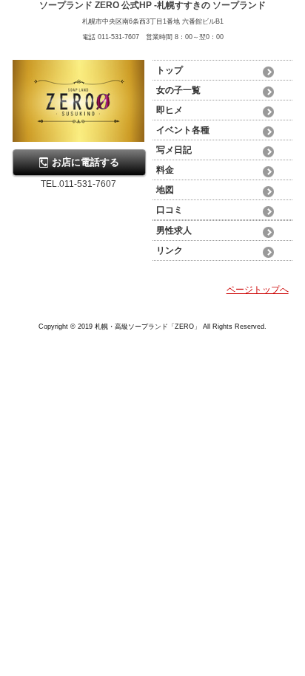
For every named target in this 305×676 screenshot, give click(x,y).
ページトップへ (258, 289)
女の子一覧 (178, 90)
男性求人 (174, 230)
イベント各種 (183, 130)
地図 (165, 190)
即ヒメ (169, 110)
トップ (169, 70)
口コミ (169, 210)
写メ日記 (174, 150)
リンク (169, 250)
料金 (165, 170)
